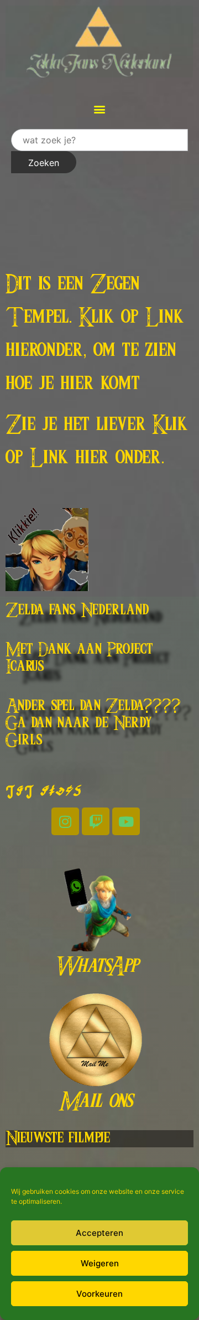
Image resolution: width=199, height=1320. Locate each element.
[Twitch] (95, 821)
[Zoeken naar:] (99, 140)
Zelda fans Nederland (77, 610)
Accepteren (99, 1233)
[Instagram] (65, 821)
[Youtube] (126, 821)
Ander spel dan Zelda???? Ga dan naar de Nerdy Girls (93, 723)
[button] (100, 109)
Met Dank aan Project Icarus (79, 658)
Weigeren (100, 1263)
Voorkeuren (99, 1293)
